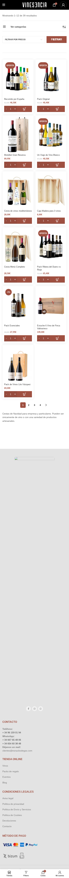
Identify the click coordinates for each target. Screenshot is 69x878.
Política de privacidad (13, 804)
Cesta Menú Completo (14, 267)
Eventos (6, 777)
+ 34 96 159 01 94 (11, 732)
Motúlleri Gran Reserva (15, 155)
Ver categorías (18, 26)
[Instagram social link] (34, 708)
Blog (4, 782)
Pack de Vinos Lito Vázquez (17, 384)
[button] (18, 109)
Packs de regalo (10, 771)
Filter (56, 39)
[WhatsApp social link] (40, 708)
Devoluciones (9, 820)
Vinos (5, 765)
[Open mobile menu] (4, 5)
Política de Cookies (12, 815)
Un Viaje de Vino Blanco (48, 155)
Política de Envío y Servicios (16, 809)
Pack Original (43, 99)
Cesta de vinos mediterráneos (18, 211)
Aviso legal (7, 798)
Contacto (7, 826)
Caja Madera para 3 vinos (49, 211)
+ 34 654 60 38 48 (11, 743)
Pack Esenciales (12, 326)
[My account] (63, 5)
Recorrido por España (14, 99)
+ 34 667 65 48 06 (11, 739)
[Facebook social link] (28, 708)
